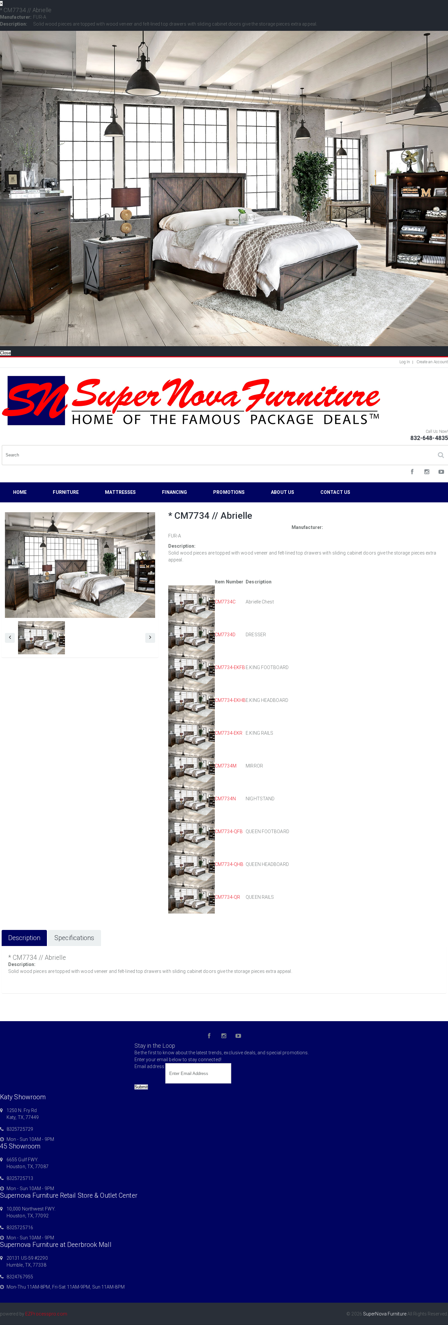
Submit (141, 1086)
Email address (149, 1066)
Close (5, 352)
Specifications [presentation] (74, 938)
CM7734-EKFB (230, 667)
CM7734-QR (227, 897)
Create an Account (432, 362)
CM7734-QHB (229, 864)
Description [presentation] (24, 938)
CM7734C (225, 601)
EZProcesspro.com (46, 1313)
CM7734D (225, 634)
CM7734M (225, 765)
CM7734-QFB (229, 831)
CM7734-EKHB (230, 700)
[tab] (24, 938)
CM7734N (225, 798)
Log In (404, 362)
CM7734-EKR (228, 733)
